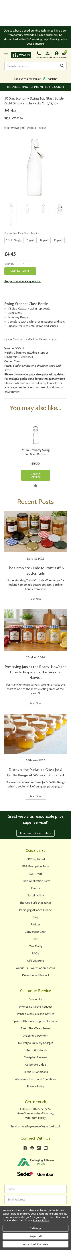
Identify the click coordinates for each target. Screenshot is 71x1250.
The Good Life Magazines (35, 902)
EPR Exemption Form (35, 866)
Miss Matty (35, 946)
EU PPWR (35, 873)
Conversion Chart (35, 931)
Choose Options (36, 475)
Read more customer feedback (35, 833)
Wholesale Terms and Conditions (35, 1079)
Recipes (35, 924)
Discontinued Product (35, 975)
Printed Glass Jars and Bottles (35, 1014)
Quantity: (9, 263)
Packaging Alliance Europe (35, 910)
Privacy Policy (35, 1086)
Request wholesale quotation (22, 281)
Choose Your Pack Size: (22, 233)
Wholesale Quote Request (35, 1006)
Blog (35, 917)
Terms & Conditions (35, 1072)
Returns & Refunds (35, 1050)
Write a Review (36, 127)
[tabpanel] (35, 450)
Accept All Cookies (35, 1244)
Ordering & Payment (35, 1035)
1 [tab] (35, 485)
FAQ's (35, 953)
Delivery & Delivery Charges (35, 1043)
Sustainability (35, 895)
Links (35, 939)
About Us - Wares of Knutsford (35, 968)
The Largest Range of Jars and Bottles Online (35, 86)
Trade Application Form (35, 881)
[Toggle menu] (6, 55)
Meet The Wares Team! (35, 1028)
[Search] (61, 66)
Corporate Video (35, 1064)
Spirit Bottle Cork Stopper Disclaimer (36, 1021)
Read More (36, 598)
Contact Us (36, 999)
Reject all (35, 1236)
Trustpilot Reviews (35, 1057)
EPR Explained (35, 859)
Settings (35, 1228)
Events (35, 888)
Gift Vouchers (35, 960)
